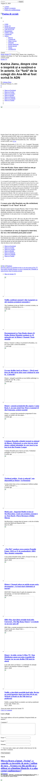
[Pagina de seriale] (10, 14)
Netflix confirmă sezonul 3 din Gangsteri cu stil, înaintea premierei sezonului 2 (20, 301)
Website (3, 744)
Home (2, 54)
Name (3, 737)
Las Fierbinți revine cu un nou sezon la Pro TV (19, 267)
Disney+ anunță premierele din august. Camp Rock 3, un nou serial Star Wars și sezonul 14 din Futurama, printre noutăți (21, 408)
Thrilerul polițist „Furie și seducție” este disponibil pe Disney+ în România (19, 479)
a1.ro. (14, 141)
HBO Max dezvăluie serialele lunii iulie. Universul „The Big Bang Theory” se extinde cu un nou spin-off (21, 622)
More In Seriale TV (10, 274)
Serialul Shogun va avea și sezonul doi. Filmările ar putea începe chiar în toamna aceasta (19, 270)
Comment (4, 722)
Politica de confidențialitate (12, 10)
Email (3, 741)
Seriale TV (8, 54)
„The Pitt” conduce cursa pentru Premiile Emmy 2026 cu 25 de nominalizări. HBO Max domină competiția (20, 551)
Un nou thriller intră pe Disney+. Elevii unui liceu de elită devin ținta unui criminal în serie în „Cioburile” (21, 372)
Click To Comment (6, 710)
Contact (6, 6)
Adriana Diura (7, 82)
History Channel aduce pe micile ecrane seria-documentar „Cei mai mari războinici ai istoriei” (21, 586)
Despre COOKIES (10, 8)
